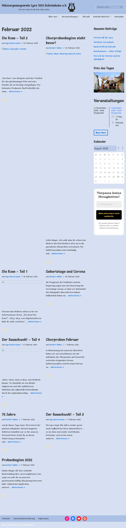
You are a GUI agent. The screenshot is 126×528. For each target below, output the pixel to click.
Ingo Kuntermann (12, 43)
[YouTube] (79, 518)
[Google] (85, 518)
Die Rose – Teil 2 (15, 38)
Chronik (86, 16)
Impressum (43, 518)
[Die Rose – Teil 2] (22, 60)
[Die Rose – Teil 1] (22, 294)
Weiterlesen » (15, 91)
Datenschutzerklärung (108, 228)
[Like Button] (5, 100)
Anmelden (119, 16)
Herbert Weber (55, 48)
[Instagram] (67, 518)
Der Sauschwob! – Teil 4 (21, 339)
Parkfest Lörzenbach (104, 42)
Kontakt (6, 518)
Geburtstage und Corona (65, 271)
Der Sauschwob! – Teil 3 (65, 414)
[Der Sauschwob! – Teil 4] (22, 362)
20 (109, 172)
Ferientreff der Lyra (103, 37)
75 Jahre (9, 414)
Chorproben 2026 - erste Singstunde (116, 110)
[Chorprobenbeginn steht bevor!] (66, 144)
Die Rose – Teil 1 (14, 271)
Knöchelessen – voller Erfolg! (107, 51)
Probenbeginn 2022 (17, 460)
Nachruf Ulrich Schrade (105, 46)
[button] (57, 16)
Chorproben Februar (62, 339)
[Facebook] (73, 518)
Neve (4, 525)
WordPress (29, 525)
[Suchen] (121, 7)
